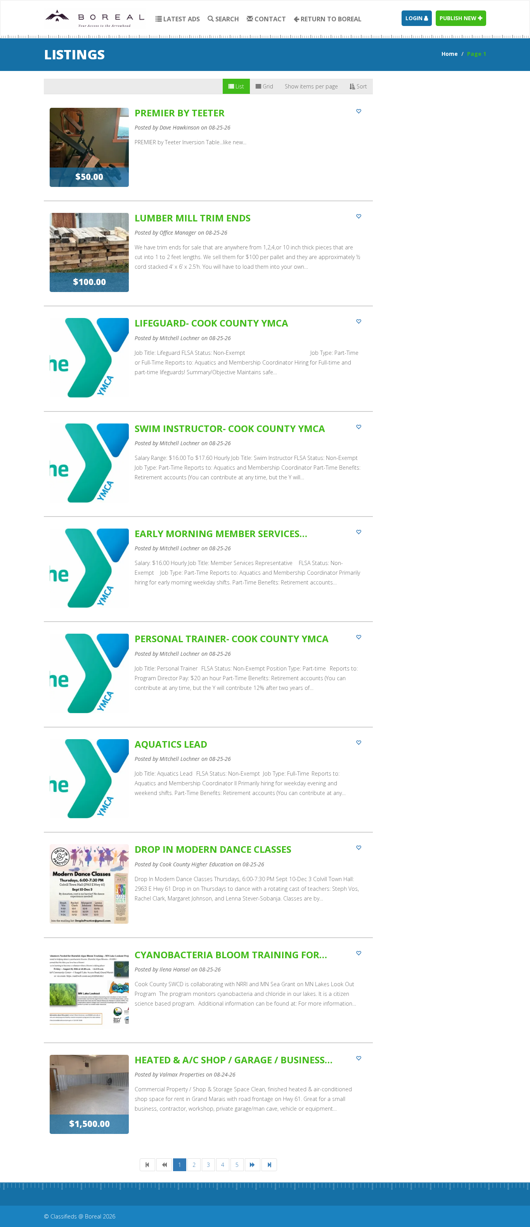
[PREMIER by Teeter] (208, 154)
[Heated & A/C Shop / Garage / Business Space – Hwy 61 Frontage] (208, 1101)
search (226, 19)
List (239, 86)
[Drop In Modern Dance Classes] (208, 890)
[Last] (269, 1164)
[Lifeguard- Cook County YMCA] (208, 364)
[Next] (252, 1164)
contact (269, 19)
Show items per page (311, 86)
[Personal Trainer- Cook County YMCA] (208, 680)
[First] (147, 1164)
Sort (361, 86)
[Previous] (164, 1164)
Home (450, 53)
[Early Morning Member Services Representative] (208, 575)
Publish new (459, 18)
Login (414, 18)
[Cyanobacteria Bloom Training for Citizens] (208, 996)
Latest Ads (181, 19)
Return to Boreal (330, 19)
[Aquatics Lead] (208, 785)
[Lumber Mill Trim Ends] (208, 259)
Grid (267, 86)
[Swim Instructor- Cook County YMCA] (208, 469)
